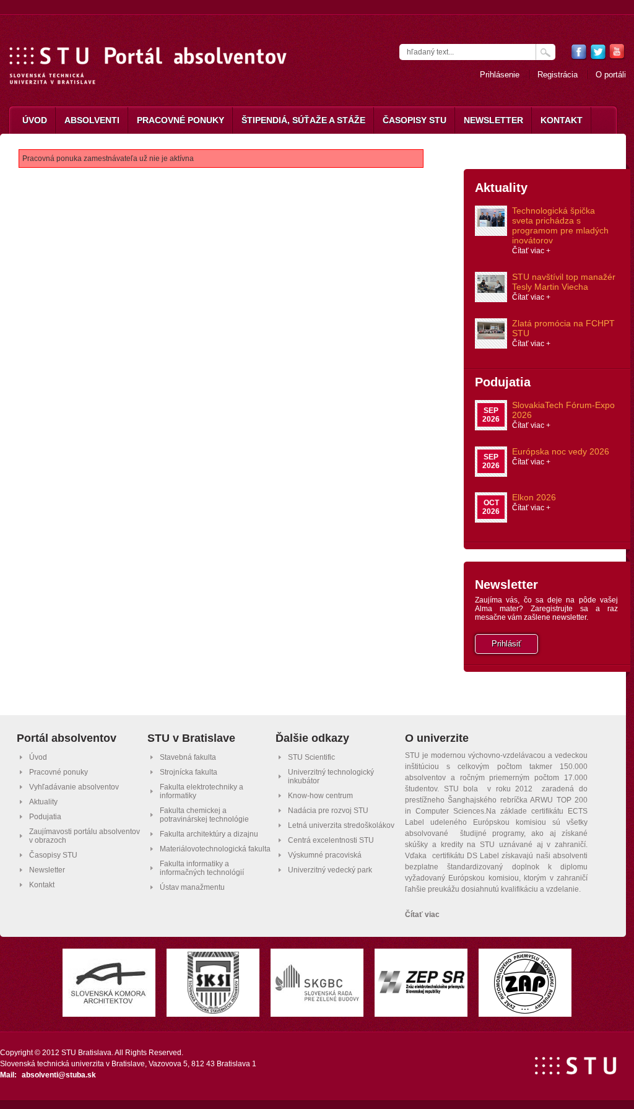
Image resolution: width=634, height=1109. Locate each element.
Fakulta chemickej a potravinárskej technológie (204, 815)
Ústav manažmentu (192, 887)
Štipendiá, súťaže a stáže (303, 120)
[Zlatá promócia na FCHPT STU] (491, 336)
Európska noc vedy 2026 (560, 451)
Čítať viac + (531, 250)
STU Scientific (311, 757)
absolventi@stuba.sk (59, 1075)
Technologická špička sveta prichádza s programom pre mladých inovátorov (560, 225)
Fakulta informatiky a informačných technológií (202, 868)
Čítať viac (422, 914)
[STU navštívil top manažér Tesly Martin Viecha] (491, 289)
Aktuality (501, 187)
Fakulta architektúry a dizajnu (209, 834)
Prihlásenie (499, 74)
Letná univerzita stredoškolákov (341, 825)
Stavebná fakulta (188, 757)
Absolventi (91, 120)
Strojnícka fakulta (188, 772)
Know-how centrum (320, 795)
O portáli (611, 74)
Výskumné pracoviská (325, 855)
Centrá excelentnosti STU (331, 840)
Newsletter (493, 120)
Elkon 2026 (534, 497)
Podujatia (503, 382)
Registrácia (557, 74)
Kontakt (562, 120)
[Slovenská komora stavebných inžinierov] (213, 1010)
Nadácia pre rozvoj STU (328, 810)
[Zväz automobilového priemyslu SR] (525, 1010)
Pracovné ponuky (180, 120)
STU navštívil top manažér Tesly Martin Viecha (563, 282)
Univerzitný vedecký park (330, 870)
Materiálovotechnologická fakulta (215, 849)
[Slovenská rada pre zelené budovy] (317, 1000)
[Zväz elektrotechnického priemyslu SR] (421, 990)
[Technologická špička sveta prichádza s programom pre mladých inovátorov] (491, 223)
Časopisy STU (414, 120)
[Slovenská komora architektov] (109, 1003)
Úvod (34, 120)
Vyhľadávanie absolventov (74, 787)
